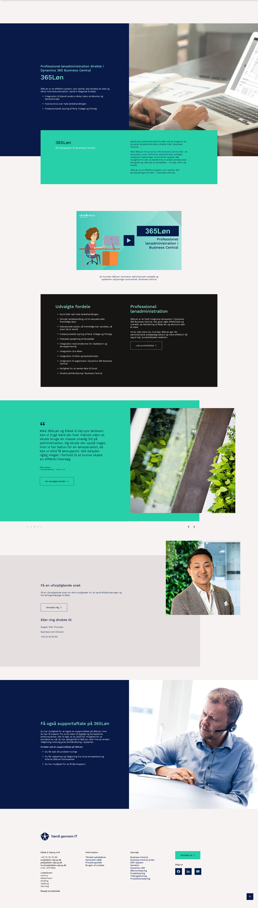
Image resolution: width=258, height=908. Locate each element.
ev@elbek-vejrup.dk (51, 860)
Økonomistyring (138, 870)
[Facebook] (178, 871)
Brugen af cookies (94, 865)
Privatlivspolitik (93, 862)
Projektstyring (137, 873)
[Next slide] (194, 526)
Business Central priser (142, 860)
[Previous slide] (188, 526)
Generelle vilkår (93, 860)
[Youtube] (198, 871)
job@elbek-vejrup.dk (51, 862)
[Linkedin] (188, 871)
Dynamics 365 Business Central (163, 151)
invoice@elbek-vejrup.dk (53, 865)
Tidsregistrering (138, 876)
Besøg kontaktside (50, 891)
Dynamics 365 (137, 868)
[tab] (27, 526)
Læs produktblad (145, 345)
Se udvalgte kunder (55, 493)
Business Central (139, 857)
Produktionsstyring (140, 878)
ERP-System (136, 862)
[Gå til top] (250, 896)
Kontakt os (186, 855)
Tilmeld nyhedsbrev (95, 857)
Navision (134, 865)
